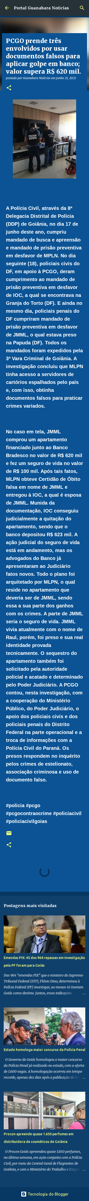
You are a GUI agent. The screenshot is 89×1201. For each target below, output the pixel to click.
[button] (9, 88)
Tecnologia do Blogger (47, 1194)
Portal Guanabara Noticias (41, 7)
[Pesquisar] (82, 8)
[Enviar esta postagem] (9, 835)
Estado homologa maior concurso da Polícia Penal (44, 1050)
